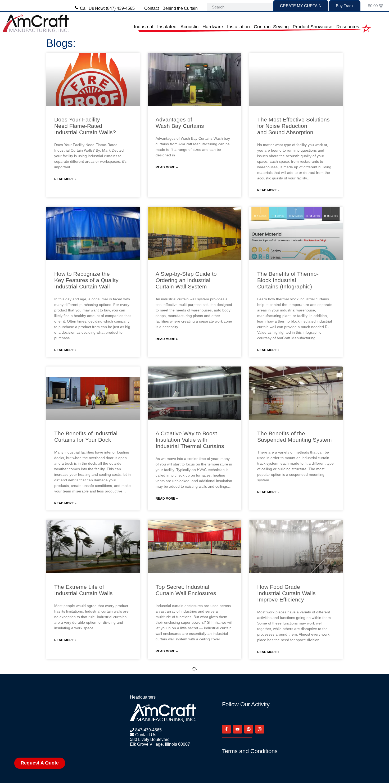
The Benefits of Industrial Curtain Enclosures (288, 738)
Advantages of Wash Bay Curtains (180, 122)
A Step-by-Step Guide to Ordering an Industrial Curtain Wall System (186, 280)
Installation (238, 26)
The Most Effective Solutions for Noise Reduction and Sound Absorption (293, 125)
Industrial (143, 26)
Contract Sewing (271, 26)
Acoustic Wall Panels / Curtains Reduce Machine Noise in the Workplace (87, 741)
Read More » (65, 179)
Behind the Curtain (180, 8)
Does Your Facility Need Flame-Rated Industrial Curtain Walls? (85, 125)
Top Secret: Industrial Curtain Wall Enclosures (186, 590)
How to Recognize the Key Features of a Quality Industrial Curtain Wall (86, 280)
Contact (151, 8)
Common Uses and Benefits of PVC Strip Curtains (191, 738)
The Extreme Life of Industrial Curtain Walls (83, 590)
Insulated (167, 26)
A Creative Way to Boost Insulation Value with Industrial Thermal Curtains (190, 439)
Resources (347, 26)
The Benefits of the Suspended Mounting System (294, 436)
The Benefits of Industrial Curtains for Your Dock (85, 436)
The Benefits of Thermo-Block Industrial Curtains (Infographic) (288, 280)
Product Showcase (312, 26)
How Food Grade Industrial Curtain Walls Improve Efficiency (286, 593)
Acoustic (189, 26)
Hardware (212, 26)
